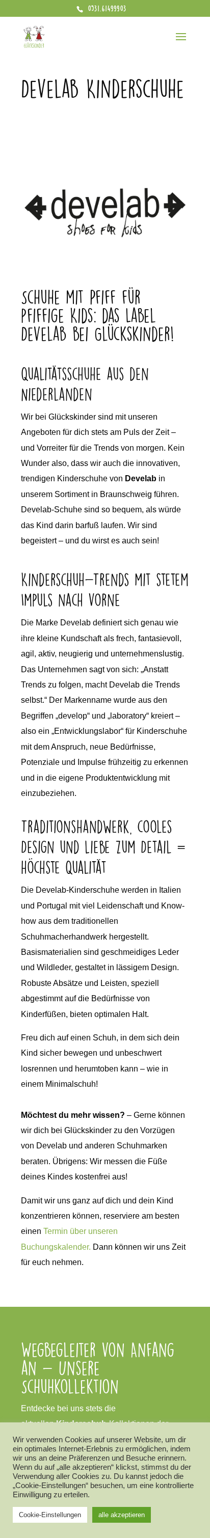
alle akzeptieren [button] (121, 1515)
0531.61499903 (106, 8)
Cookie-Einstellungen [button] (50, 1515)
